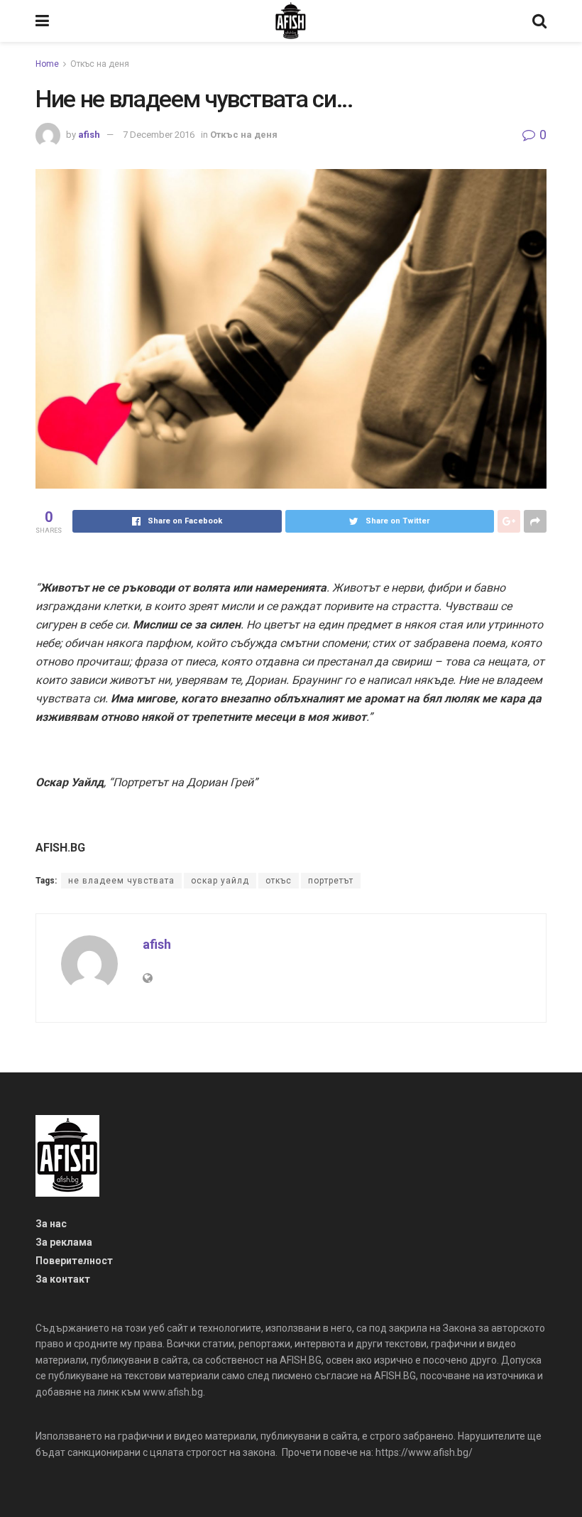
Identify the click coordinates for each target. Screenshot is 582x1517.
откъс (278, 881)
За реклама (63, 1242)
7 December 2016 (158, 134)
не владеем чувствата (121, 881)
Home (47, 64)
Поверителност (74, 1260)
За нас (51, 1223)
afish (89, 134)
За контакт (62, 1279)
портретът (330, 881)
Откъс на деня (99, 64)
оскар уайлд (220, 881)
